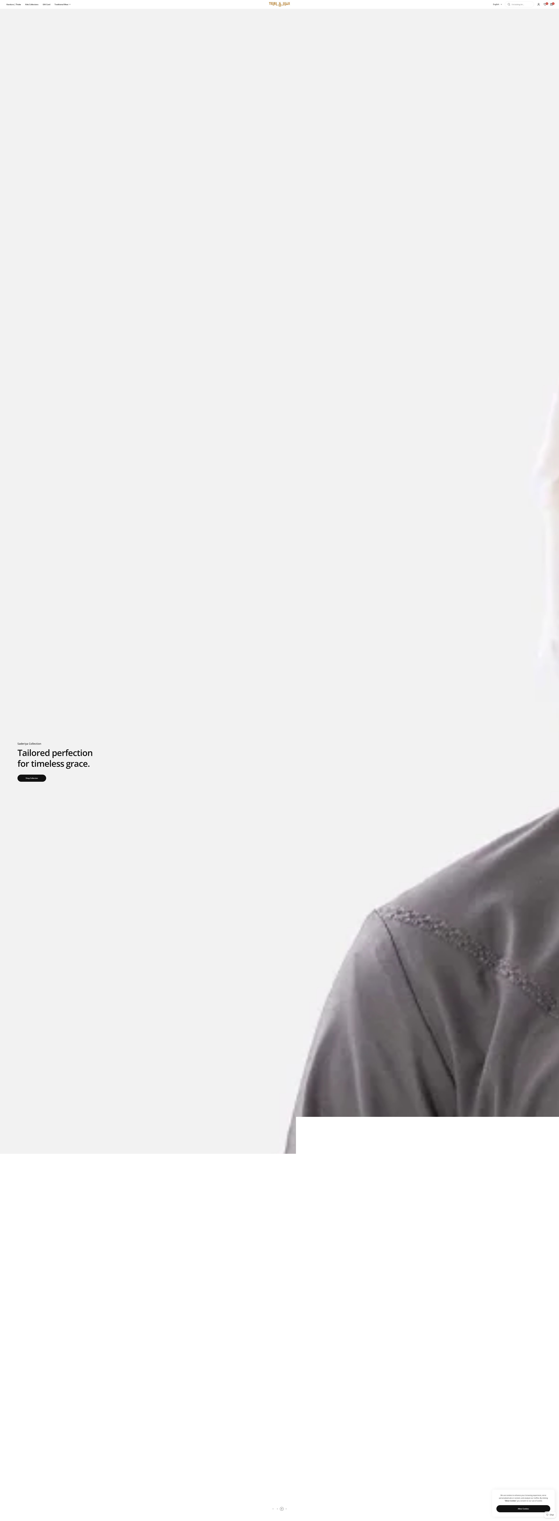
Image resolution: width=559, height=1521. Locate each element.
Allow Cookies (523, 1508)
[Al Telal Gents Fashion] (279, 4)
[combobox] (519, 4)
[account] (538, 4)
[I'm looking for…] (509, 4)
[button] (273, 1509)
